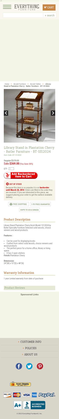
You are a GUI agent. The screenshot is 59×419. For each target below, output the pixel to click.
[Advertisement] (29, 50)
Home (7, 84)
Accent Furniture (20, 84)
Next (53, 113)
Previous (6, 113)
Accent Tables (35, 84)
